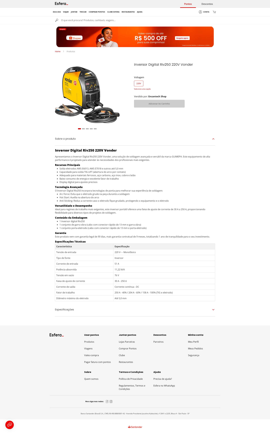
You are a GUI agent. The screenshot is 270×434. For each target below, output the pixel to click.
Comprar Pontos (128, 348)
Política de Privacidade (131, 378)
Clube (122, 355)
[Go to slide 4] (91, 128)
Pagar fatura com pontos (97, 362)
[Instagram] (111, 401)
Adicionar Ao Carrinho (159, 103)
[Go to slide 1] (79, 128)
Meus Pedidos (195, 348)
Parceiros (158, 341)
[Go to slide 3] (87, 128)
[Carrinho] (214, 12)
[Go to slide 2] (83, 128)
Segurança (193, 355)
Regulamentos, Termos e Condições (132, 387)
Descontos (207, 3)
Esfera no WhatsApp (164, 385)
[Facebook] (107, 401)
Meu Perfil (193, 341)
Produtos (89, 341)
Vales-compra (91, 355)
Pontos (188, 3)
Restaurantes (126, 362)
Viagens (88, 348)
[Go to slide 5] (95, 128)
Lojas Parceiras (127, 341)
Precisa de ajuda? (162, 378)
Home (57, 51)
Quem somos (91, 378)
